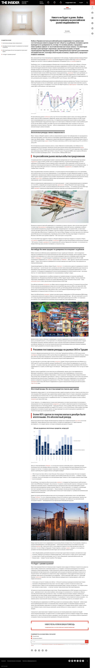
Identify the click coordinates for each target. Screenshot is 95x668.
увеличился (61, 184)
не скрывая (73, 61)
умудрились (56, 404)
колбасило (47, 116)
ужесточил (39, 178)
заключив (70, 72)
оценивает (47, 294)
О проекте (3, 660)
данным (38, 546)
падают (68, 548)
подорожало (34, 161)
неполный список (35, 281)
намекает (59, 482)
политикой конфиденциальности (58, 644)
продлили (33, 399)
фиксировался (42, 227)
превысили (78, 59)
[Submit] (86, 641)
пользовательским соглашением (47, 644)
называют (50, 259)
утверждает (38, 257)
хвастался (49, 59)
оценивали (46, 242)
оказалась (57, 361)
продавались (68, 166)
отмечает (59, 266)
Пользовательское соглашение (14, 660)
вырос (82, 147)
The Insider (67, 31)
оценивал (36, 188)
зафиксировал (72, 84)
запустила (38, 577)
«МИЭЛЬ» (64, 259)
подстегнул (34, 383)
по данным (56, 240)
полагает (37, 497)
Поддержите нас (71, 2)
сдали (46, 140)
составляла (34, 240)
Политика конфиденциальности (29, 660)
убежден (48, 465)
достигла (77, 420)
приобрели (34, 354)
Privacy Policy (82, 644)
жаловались (46, 284)
